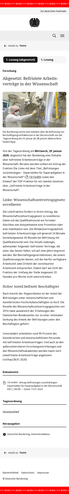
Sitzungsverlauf (11, 411)
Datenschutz (27, 472)
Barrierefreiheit (11, 472)
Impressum (43, 472)
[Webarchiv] (34, 22)
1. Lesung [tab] (47, 60)
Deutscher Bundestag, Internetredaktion (28, 434)
